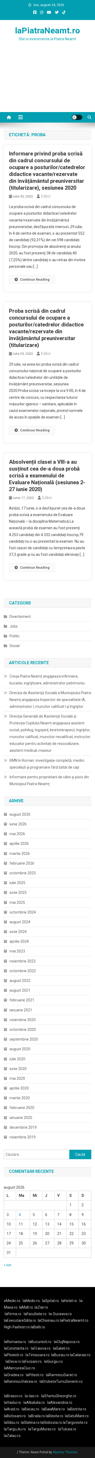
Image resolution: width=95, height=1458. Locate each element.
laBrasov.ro (13, 1396)
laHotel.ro (69, 1301)
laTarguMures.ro (42, 1429)
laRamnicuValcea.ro (20, 1381)
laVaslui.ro (13, 1402)
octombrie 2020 (23, 1029)
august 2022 (20, 980)
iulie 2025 (17, 883)
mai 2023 (17, 951)
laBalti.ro (38, 1327)
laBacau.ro (30, 1409)
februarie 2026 (22, 863)
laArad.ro (11, 1409)
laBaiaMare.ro (53, 1409)
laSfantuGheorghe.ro (58, 1396)
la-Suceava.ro (60, 1314)
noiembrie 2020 (23, 1020)
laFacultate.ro (35, 1314)
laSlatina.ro (30, 1422)
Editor (46, 196)
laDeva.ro (13, 1361)
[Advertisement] (47, 83)
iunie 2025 (18, 892)
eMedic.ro (12, 1301)
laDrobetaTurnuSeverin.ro (61, 1381)
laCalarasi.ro (80, 1355)
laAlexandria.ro (59, 1402)
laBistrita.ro (76, 1409)
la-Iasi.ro (32, 1396)
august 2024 (20, 922)
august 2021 (20, 990)
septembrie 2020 (24, 1039)
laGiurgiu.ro (54, 1361)
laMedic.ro (32, 1301)
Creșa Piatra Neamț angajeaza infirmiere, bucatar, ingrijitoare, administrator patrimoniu (47, 679)
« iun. (8, 1265)
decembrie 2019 (23, 1127)
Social (15, 646)
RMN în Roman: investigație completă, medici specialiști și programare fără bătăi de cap (47, 763)
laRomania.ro (15, 1342)
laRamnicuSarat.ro (61, 1375)
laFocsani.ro (32, 1361)
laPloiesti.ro (13, 1355)
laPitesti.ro (35, 1375)
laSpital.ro (50, 1301)
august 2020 (20, 1049)
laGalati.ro (61, 1348)
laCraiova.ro (41, 1348)
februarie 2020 (22, 1108)
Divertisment (20, 616)
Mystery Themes (65, 1452)
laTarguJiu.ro (16, 1429)
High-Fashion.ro (17, 1327)
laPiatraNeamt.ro (47, 31)
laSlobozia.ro (51, 1422)
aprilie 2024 (19, 941)
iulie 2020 (17, 1059)
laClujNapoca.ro (67, 1342)
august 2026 (20, 814)
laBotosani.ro (15, 1416)
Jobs (14, 626)
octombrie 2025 (23, 873)
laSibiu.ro (11, 1422)
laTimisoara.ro (38, 1355)
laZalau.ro (12, 1436)
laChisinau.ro (48, 1320)
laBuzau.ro (60, 1355)
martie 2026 (20, 853)
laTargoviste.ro (75, 1422)
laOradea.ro (13, 1375)
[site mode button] (77, 117)
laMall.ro (26, 1307)
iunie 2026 (18, 824)
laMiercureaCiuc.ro (19, 1368)
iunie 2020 (18, 1069)
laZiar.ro (41, 1307)
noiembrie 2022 (23, 961)
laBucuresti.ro (39, 1342)
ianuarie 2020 (21, 1118)
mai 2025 (17, 902)
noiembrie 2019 (23, 1137)
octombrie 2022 (23, 971)
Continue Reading (35, 279)
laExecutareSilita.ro (20, 1320)
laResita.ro (54, 1416)
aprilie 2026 (19, 843)
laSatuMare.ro (77, 1416)
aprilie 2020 (19, 1088)
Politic (15, 636)
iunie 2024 (18, 932)
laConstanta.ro (16, 1348)
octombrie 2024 (23, 912)
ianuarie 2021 (21, 1010)
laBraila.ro (36, 1416)
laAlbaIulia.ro (34, 1402)
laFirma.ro (13, 1314)
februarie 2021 (22, 1000)
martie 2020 (20, 1098)
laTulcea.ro (67, 1429)
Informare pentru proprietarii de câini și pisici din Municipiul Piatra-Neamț (49, 780)
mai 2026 (17, 834)
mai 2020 (17, 1078)
